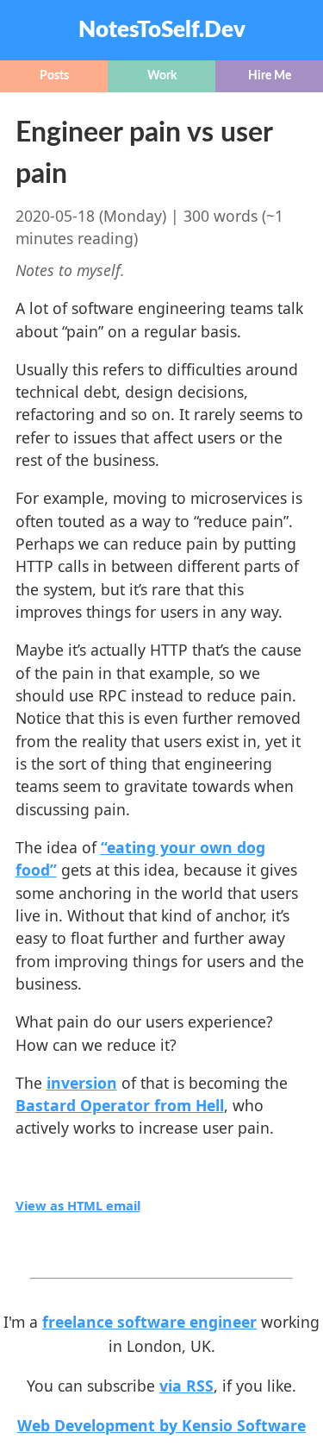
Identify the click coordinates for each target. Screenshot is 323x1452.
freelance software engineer (149, 1321)
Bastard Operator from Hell (120, 1105)
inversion (82, 1082)
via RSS (186, 1385)
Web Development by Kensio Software (161, 1425)
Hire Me (269, 76)
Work (162, 76)
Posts (54, 76)
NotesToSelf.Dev (161, 30)
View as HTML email (78, 1205)
